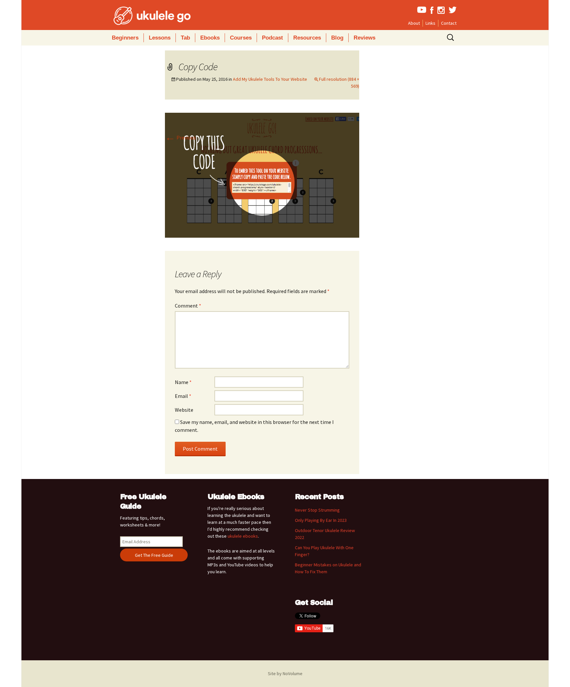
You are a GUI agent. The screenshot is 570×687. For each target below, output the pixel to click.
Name (183, 382)
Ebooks (210, 38)
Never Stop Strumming (317, 510)
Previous (180, 137)
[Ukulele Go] (143, 16)
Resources (307, 38)
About (414, 23)
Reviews (364, 38)
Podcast (272, 38)
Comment (188, 305)
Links (430, 23)
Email (183, 396)
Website (184, 409)
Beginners (125, 38)
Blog (337, 38)
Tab (185, 38)
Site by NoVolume (285, 673)
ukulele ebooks (243, 536)
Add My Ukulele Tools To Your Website (270, 79)
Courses (241, 38)
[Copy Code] (262, 174)
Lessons (160, 38)
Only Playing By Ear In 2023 (321, 520)
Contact (449, 23)
